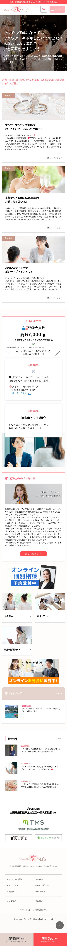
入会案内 (39, 879)
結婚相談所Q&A (42, 885)
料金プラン (40, 892)
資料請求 (39, 901)
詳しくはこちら (53, 158)
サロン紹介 (13, 885)
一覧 (57, 693)
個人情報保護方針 (40, 910)
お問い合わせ (25, 910)
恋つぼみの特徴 (15, 879)
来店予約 (12, 901)
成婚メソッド (14, 892)
